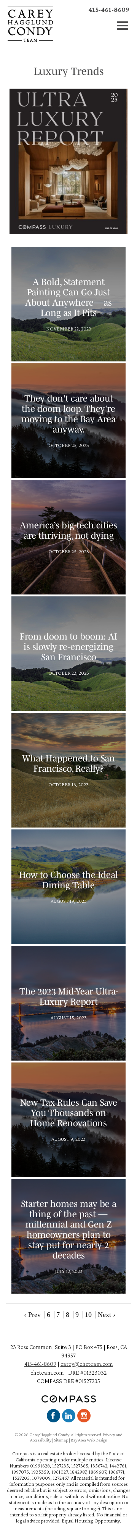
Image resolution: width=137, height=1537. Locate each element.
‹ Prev (32, 1314)
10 (88, 1314)
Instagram (84, 1415)
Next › (106, 1314)
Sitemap (61, 1440)
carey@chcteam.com (87, 1363)
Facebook (53, 1415)
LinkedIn (68, 1415)
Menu (122, 25)
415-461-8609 (108, 9)
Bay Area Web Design (89, 1440)
